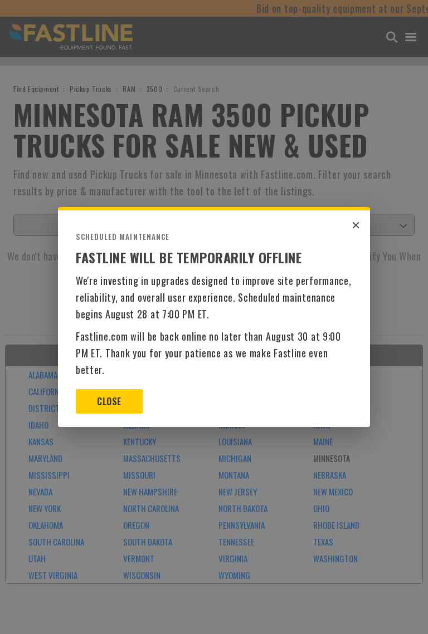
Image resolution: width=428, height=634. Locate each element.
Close (109, 401)
